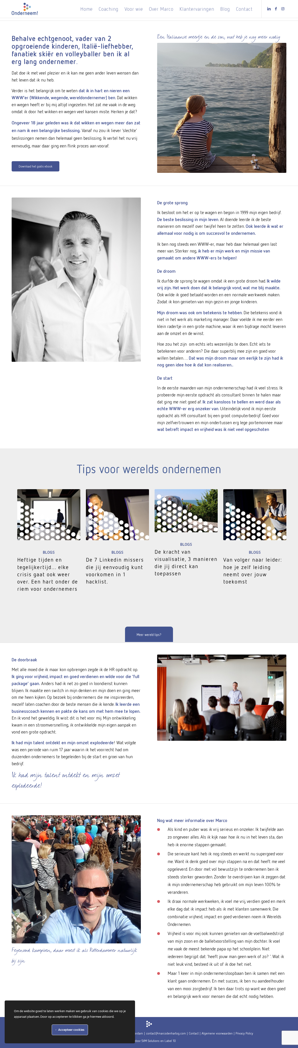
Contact (194, 1033)
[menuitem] (86, 9)
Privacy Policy (244, 1033)
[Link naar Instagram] (282, 8)
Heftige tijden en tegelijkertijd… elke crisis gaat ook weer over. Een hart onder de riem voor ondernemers (47, 574)
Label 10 (170, 1041)
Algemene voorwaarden (217, 1033)
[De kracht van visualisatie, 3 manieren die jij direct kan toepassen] (186, 510)
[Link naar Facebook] (275, 8)
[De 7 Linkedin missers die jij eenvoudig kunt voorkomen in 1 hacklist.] (117, 514)
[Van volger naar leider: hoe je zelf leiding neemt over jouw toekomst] (254, 514)
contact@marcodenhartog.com (166, 1033)
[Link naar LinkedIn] (268, 8)
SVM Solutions (150, 1041)
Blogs (48, 552)
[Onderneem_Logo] (25, 9)
